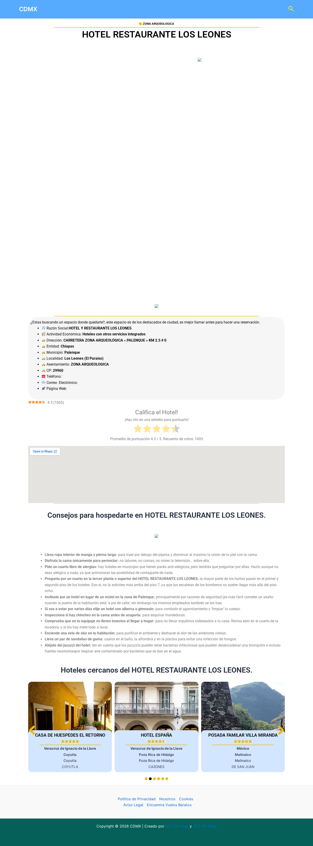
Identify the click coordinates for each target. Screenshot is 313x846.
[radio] (138, 429)
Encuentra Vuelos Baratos (169, 805)
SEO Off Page (205, 826)
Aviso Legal (133, 805)
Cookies (186, 799)
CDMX (28, 9)
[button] (281, 730)
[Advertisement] (156, 118)
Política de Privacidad (137, 799)
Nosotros (167, 799)
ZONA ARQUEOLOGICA (158, 23)
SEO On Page (177, 826)
